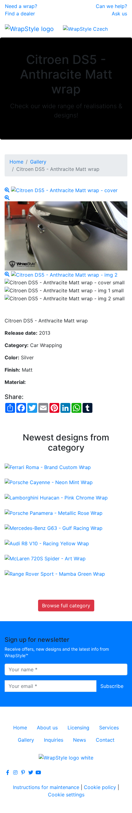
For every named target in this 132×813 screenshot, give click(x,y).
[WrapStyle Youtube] (38, 772)
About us (47, 727)
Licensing (78, 727)
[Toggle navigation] (118, 28)
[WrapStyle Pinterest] (23, 772)
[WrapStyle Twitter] (31, 772)
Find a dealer (20, 13)
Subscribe (111, 686)
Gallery (38, 162)
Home (16, 162)
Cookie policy (100, 787)
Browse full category (66, 605)
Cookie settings (66, 794)
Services (109, 727)
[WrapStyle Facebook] (8, 772)
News (79, 740)
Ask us (119, 13)
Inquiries (53, 740)
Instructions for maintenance (46, 787)
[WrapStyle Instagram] (15, 772)
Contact (105, 740)
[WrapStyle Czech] (85, 29)
